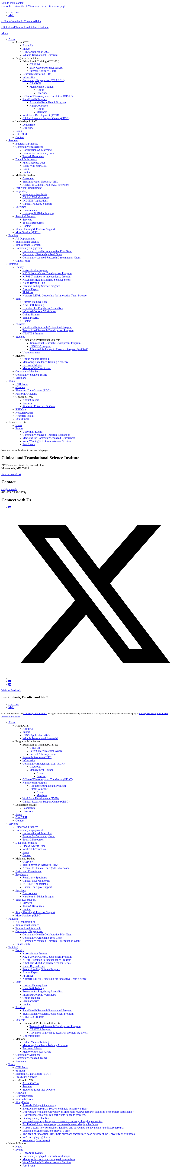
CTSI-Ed (35, 747)
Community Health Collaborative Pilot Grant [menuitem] (47, 251)
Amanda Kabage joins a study (39, 1105)
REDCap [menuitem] (20, 409)
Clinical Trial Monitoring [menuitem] (36, 197)
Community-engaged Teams (31, 1057)
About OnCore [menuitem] (30, 399)
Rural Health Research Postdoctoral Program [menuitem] (47, 327)
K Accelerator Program (35, 953)
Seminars (20, 1061)
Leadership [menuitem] (28, 124)
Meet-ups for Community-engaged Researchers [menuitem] (48, 437)
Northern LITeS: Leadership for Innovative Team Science (54, 978)
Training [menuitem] (13, 263)
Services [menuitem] (13, 140)
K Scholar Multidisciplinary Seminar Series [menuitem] (46, 279)
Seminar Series (30, 1000)
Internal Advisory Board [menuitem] (43, 70)
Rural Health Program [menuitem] (34, 99)
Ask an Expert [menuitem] (30, 289)
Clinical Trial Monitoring (36, 880)
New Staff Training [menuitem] (33, 304)
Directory (42, 776)
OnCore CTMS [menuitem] (24, 396)
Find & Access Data (33, 845)
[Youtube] (9, 684)
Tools (11, 1064)
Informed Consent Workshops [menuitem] (39, 311)
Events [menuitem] (19, 428)
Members (42, 795)
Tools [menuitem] (11, 380)
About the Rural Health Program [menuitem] (48, 102)
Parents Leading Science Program (41, 969)
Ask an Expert (30, 972)
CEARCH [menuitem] (35, 83)
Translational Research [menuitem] (28, 244)
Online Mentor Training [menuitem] (35, 358)
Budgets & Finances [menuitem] (26, 143)
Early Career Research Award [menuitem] (46, 67)
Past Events (28, 1165)
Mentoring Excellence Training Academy (45, 1045)
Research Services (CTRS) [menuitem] (37, 73)
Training (13, 947)
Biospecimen (29, 893)
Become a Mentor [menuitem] (32, 365)
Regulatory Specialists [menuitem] (34, 194)
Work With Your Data (34, 849)
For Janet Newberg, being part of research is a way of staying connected (62, 1121)
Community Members (27, 1054)
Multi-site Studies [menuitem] (25, 175)
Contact (19, 820)
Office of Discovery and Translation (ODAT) (47, 779)
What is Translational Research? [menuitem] (40, 54)
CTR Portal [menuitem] (21, 384)
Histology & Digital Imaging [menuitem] (38, 213)
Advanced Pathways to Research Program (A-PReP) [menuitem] (59, 349)
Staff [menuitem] (18, 298)
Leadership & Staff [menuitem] (26, 121)
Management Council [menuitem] (41, 86)
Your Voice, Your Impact (36, 1140)
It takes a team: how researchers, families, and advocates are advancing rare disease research (73, 1127)
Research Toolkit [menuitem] (24, 415)
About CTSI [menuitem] (22, 42)
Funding (13, 918)
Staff (18, 981)
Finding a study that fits (35, 1118)
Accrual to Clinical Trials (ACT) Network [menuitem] (45, 184)
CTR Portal (21, 1067)
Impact (26, 731)
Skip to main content (12, 2)
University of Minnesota (35, 713)
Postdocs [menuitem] (20, 323)
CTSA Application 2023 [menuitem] (36, 51)
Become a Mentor (32, 1048)
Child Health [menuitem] (22, 260)
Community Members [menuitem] (27, 371)
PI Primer (27, 975)
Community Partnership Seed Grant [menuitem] (42, 254)
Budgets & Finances (26, 826)
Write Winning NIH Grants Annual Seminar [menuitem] (46, 441)
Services (13, 823)
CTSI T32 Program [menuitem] (33, 333)
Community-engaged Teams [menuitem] (31, 374)
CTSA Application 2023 (36, 735)
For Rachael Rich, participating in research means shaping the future (60, 1124)
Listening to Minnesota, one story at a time (46, 1130)
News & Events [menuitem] (17, 422)
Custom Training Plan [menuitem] (34, 301)
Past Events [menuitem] (28, 444)
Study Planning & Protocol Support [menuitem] (35, 229)
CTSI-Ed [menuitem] (35, 64)
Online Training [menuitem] (31, 314)
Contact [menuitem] (19, 137)
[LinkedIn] (9, 507)
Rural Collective (39, 788)
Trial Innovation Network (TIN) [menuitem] (40, 181)
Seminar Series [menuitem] (30, 317)
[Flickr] (9, 681)
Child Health (22, 943)
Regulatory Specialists (34, 877)
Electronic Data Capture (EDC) (32, 1073)
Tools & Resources (33, 839)
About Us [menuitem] (27, 45)
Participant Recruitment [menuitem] (28, 187)
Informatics (28, 760)
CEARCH (35, 766)
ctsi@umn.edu (9, 489)
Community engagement (29, 830)
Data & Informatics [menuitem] (26, 159)
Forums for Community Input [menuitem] (38, 153)
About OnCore (30, 1083)
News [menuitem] (18, 425)
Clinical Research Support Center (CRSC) (45, 801)
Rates (18, 814)
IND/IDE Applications (35, 883)
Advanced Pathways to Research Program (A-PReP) (59, 1032)
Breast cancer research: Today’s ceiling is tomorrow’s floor (54, 1108)
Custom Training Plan (34, 985)
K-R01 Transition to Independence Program (46, 959)
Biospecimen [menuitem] (29, 210)
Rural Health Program (34, 782)
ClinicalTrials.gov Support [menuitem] (37, 203)
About (11, 722)
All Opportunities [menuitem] (25, 238)
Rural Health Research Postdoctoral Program (47, 1010)
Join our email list (11, 474)
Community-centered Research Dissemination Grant (51, 940)
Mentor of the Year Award (36, 1051)
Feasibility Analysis (26, 1076)
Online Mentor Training (35, 1042)
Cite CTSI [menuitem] (21, 134)
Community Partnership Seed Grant (42, 937)
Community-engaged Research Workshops (46, 1156)
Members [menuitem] (42, 111)
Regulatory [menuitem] (21, 191)
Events (19, 1149)
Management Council (41, 769)
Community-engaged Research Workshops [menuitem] (46, 434)
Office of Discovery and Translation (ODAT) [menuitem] (47, 96)
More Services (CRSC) (28, 915)
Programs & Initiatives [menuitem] (27, 58)
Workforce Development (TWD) (40, 798)
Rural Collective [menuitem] (39, 105)
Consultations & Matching (37, 833)
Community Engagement (29, 931)
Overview (28, 861)
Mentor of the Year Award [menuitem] (36, 368)
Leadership (28, 807)
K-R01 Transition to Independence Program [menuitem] (46, 276)
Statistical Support (25, 899)
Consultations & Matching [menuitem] (37, 149)
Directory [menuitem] (42, 92)
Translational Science (27, 924)
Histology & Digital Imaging (38, 896)
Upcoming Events (32, 1152)
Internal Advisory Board (43, 754)
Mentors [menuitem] (20, 355)
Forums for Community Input (38, 836)
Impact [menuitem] (26, 48)
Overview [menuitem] (28, 178)
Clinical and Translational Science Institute (25, 27)
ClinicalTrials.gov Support (37, 887)
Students (20, 1019)
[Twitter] (93, 678)
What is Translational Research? (40, 738)
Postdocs (20, 1007)
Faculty (19, 950)
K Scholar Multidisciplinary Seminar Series (46, 962)
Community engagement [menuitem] (29, 146)
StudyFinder (22, 1102)
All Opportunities (25, 921)
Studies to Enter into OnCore (38, 1089)
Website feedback (11, 690)
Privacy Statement (147, 713)
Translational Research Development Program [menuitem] (47, 330)
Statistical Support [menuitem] (25, 216)
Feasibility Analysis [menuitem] (26, 393)
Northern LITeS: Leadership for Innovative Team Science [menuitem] (54, 295)
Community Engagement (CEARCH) (43, 763)
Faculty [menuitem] (19, 267)
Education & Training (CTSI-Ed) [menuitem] (40, 61)
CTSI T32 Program (33, 1016)
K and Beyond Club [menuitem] (33, 282)
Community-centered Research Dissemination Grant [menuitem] (51, 257)
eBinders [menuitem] (20, 387)
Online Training (31, 997)
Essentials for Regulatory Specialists (42, 991)
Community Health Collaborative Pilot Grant (47, 934)
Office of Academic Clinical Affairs (21, 21)
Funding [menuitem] (13, 235)
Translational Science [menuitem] (27, 241)
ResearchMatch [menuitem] (24, 412)
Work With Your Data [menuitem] (34, 165)
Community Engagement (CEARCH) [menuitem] (43, 80)
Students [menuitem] (20, 336)
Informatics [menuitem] (28, 77)
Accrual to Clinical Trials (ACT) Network (45, 868)
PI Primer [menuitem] (27, 292)
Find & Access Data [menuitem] (33, 162)
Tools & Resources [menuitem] (33, 156)
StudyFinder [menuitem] (22, 418)
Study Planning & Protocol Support (35, 912)
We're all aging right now (36, 1137)
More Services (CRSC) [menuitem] (28, 232)
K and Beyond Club (33, 966)
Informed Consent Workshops (39, 994)
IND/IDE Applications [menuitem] (35, 200)
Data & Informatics (26, 842)
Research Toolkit (24, 1099)
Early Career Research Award (46, 750)
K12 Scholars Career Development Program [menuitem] (47, 273)
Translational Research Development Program (47, 1013)
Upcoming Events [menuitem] (32, 431)
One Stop (13, 12)
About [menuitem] (11, 39)
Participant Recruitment (28, 871)
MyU (11, 15)
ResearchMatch (24, 1095)
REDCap (20, 1092)
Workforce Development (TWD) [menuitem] (40, 115)
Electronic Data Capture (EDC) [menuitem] (32, 390)
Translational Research (28, 928)
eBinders (20, 1070)
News (18, 1146)
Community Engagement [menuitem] (29, 248)
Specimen (20, 890)
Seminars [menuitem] (20, 377)
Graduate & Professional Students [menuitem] (41, 339)
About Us (27, 728)
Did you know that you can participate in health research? (54, 1114)
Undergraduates (31, 1035)
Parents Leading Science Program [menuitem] (41, 285)
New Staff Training (33, 988)
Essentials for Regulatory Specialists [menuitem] (42, 308)
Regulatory (21, 874)
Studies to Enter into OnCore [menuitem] (38, 406)
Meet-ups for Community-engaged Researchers (48, 1159)
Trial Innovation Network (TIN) (40, 864)
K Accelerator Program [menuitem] (35, 270)
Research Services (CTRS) (37, 757)
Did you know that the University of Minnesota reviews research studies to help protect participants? (78, 1111)
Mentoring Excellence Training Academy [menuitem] (45, 361)
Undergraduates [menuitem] (31, 352)
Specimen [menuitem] (20, 206)
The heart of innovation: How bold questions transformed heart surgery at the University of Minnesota (79, 1133)
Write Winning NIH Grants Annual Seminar (46, 1162)
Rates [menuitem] (18, 130)
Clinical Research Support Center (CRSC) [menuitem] (45, 118)
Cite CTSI (21, 817)
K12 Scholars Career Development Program (47, 956)
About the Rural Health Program (48, 785)
